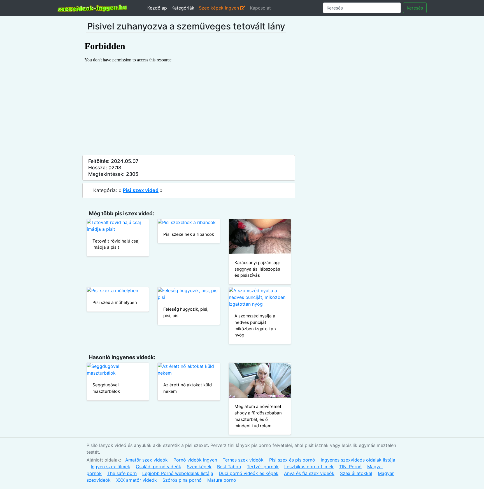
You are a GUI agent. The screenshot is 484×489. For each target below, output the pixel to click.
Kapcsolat (260, 8)
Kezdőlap (157, 8)
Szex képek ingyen (219, 8)
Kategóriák (182, 8)
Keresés (415, 8)
